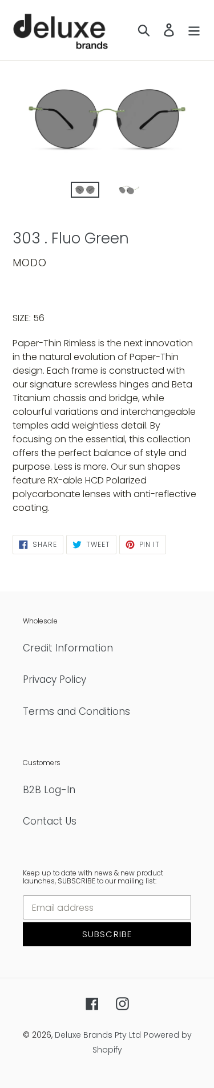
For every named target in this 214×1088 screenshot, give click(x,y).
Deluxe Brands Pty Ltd (98, 1035)
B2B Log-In (49, 790)
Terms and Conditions (76, 711)
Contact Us (49, 821)
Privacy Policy (54, 679)
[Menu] (194, 30)
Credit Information (68, 648)
